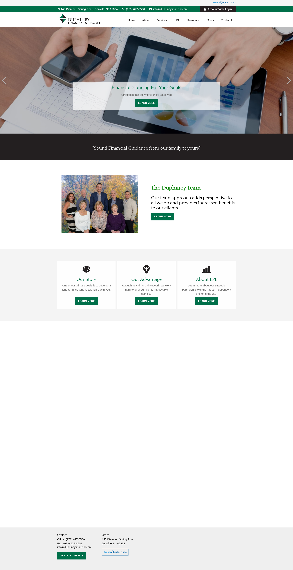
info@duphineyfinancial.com (170, 9)
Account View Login (220, 9)
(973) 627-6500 (135, 9)
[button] (131, 20)
